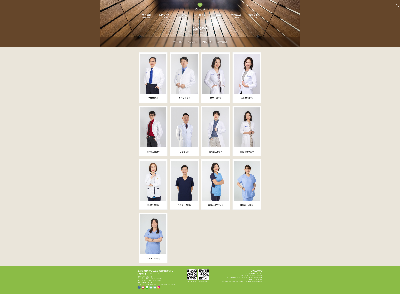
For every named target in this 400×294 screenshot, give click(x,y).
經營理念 (178, 41)
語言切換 (254, 16)
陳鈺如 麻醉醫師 (247, 152)
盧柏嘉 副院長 (247, 98)
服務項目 (193, 41)
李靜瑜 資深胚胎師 (215, 205)
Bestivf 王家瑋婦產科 (200, 6)
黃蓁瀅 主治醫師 (215, 152)
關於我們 (164, 16)
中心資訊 (146, 16)
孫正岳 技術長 (184, 205)
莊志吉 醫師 (184, 152)
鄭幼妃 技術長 (153, 205)
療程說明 (182, 16)
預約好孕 (236, 16)
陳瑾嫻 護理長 (246, 205)
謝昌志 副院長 (184, 98)
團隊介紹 (207, 41)
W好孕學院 (200, 16)
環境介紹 (222, 41)
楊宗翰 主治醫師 (153, 152)
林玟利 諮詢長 (153, 258)
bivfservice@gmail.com (145, 276)
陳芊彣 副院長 (215, 98)
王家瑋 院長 (153, 98)
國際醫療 (218, 16)
